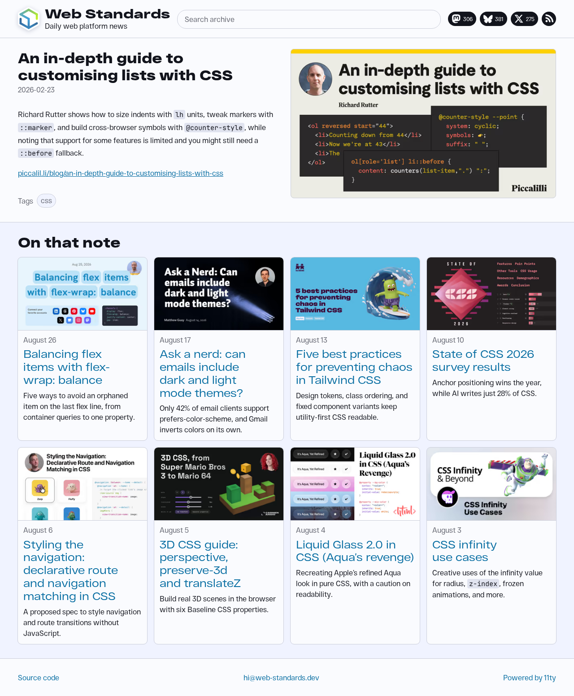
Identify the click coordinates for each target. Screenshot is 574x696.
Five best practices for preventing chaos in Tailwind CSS (354, 366)
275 (530, 19)
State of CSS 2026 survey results (483, 360)
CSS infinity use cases (464, 551)
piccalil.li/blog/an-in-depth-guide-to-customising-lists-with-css (120, 173)
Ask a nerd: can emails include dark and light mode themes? (203, 373)
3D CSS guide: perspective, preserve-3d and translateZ (200, 563)
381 (499, 19)
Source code (38, 677)
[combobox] (309, 19)
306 (468, 19)
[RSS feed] (549, 19)
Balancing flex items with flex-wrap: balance (66, 366)
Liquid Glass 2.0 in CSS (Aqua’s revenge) (355, 551)
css (46, 200)
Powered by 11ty (529, 677)
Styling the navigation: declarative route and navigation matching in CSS (70, 570)
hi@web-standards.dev (281, 677)
